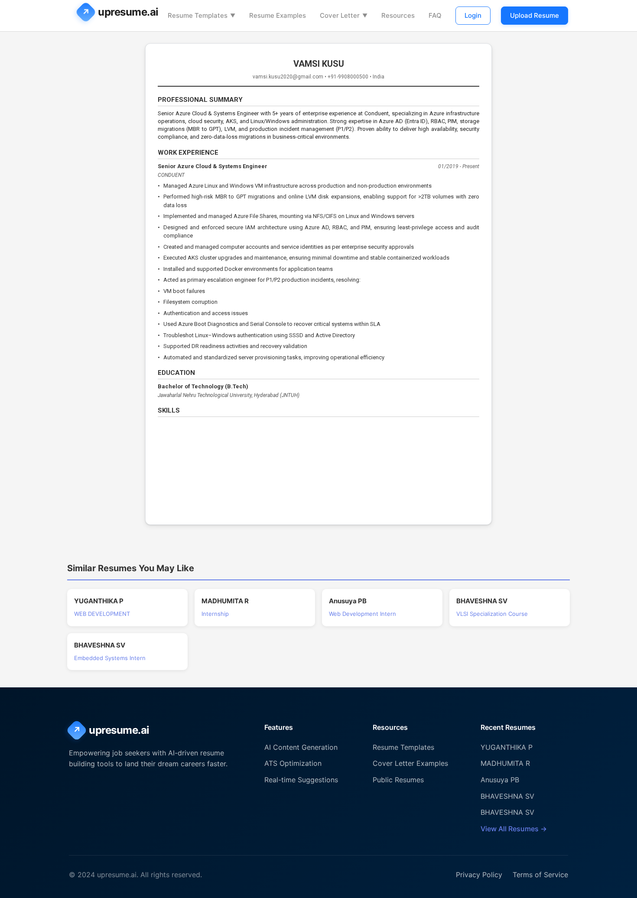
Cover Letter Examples (410, 763)
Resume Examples (277, 15)
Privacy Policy (479, 874)
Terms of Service (540, 874)
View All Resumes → (514, 828)
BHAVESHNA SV (507, 796)
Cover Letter (343, 15)
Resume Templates (201, 15)
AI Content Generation (301, 747)
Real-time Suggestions (301, 779)
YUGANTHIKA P (507, 747)
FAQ (435, 15)
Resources (398, 15)
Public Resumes (398, 779)
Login (473, 15)
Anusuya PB (500, 779)
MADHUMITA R (505, 763)
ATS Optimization (293, 763)
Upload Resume (534, 15)
